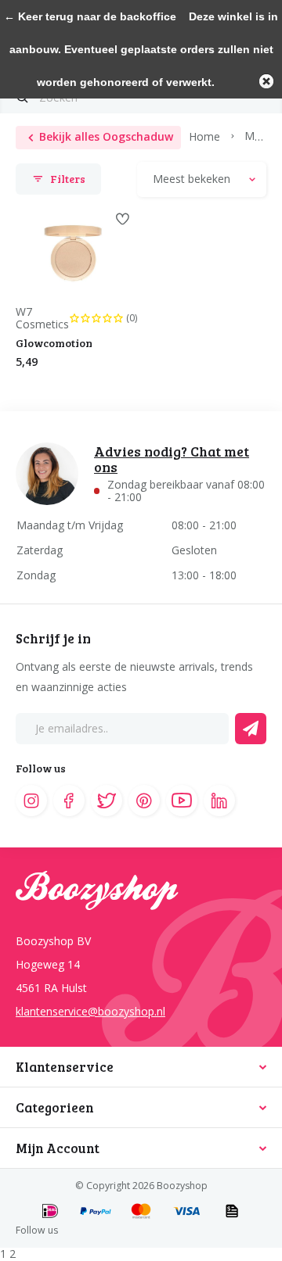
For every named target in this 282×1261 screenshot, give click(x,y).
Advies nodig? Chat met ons (171, 459)
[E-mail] (250, 728)
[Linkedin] (219, 800)
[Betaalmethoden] (50, 1212)
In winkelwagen (114, 398)
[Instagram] (31, 800)
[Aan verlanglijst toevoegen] (122, 219)
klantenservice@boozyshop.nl (90, 1011)
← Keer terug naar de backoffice (90, 16)
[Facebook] (69, 800)
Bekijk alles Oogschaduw (106, 136)
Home (204, 135)
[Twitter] (106, 800)
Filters (67, 178)
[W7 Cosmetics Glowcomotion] (72, 254)
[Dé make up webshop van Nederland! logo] (141, 897)
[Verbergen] (266, 81)
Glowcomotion (54, 342)
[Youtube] (181, 800)
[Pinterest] (144, 800)
